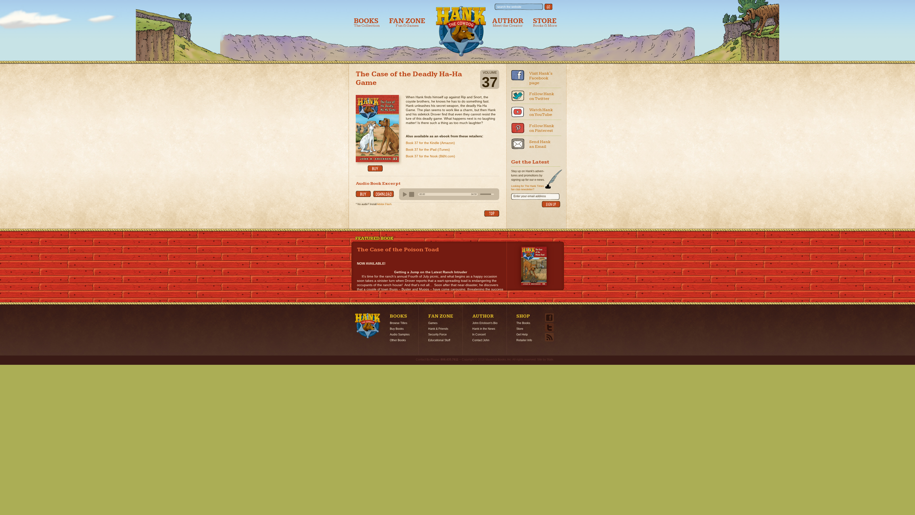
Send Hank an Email (540, 144)
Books (367, 22)
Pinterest (517, 127)
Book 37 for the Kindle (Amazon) (430, 143)
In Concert (479, 334)
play (404, 194)
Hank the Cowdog (461, 31)
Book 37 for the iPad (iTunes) (428, 149)
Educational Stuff (439, 340)
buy (375, 168)
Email (517, 143)
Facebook (517, 75)
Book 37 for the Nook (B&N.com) (430, 156)
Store (545, 22)
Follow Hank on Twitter (541, 96)
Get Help (522, 334)
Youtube (517, 111)
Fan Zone (407, 22)
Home (367, 326)
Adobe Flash (384, 204)
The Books (523, 323)
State (550, 359)
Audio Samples (400, 334)
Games (432, 323)
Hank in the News (483, 328)
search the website (509, 7)
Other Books (398, 340)
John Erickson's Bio (485, 323)
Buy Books (397, 328)
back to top (491, 213)
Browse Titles (398, 323)
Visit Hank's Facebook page (540, 78)
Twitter (517, 95)
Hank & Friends (438, 328)
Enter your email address (529, 196)
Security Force (437, 334)
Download (383, 194)
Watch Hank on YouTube (541, 112)
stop (411, 194)
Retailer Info (524, 340)
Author (508, 22)
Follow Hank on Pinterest (541, 128)
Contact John (480, 340)
